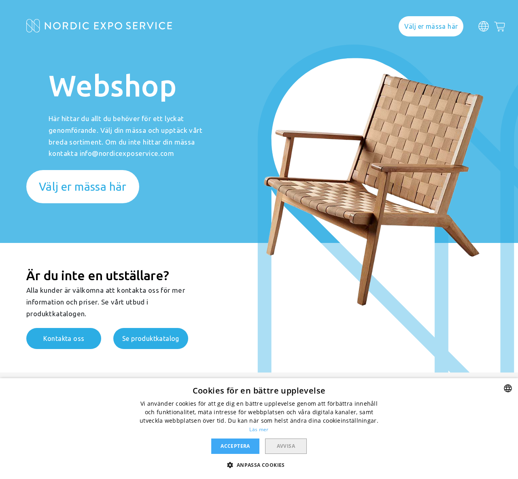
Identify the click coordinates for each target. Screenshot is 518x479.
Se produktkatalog (150, 338)
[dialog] (259, 428)
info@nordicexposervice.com (127, 153)
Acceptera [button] (235, 446)
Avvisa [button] (286, 446)
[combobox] (508, 388)
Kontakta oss (64, 338)
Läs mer (258, 429)
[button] (258, 464)
